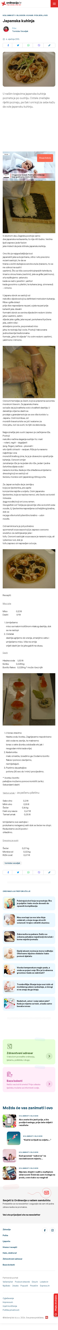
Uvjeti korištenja (10, 1306)
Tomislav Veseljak (20, 31)
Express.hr (45, 1286)
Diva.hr (35, 1282)
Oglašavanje (8, 1298)
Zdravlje (7, 1229)
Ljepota (6, 1241)
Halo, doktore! (10, 1253)
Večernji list (8, 1282)
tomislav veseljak (12, 863)
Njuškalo (6, 1286)
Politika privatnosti (11, 1310)
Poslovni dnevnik (22, 1282)
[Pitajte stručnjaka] (56, 1305)
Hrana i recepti (10, 1247)
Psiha (5, 1235)
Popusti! (24, 1286)
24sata (15, 1286)
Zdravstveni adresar (12, 1259)
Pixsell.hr (34, 1286)
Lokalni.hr (44, 1282)
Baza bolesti (9, 1265)
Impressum (8, 1302)
